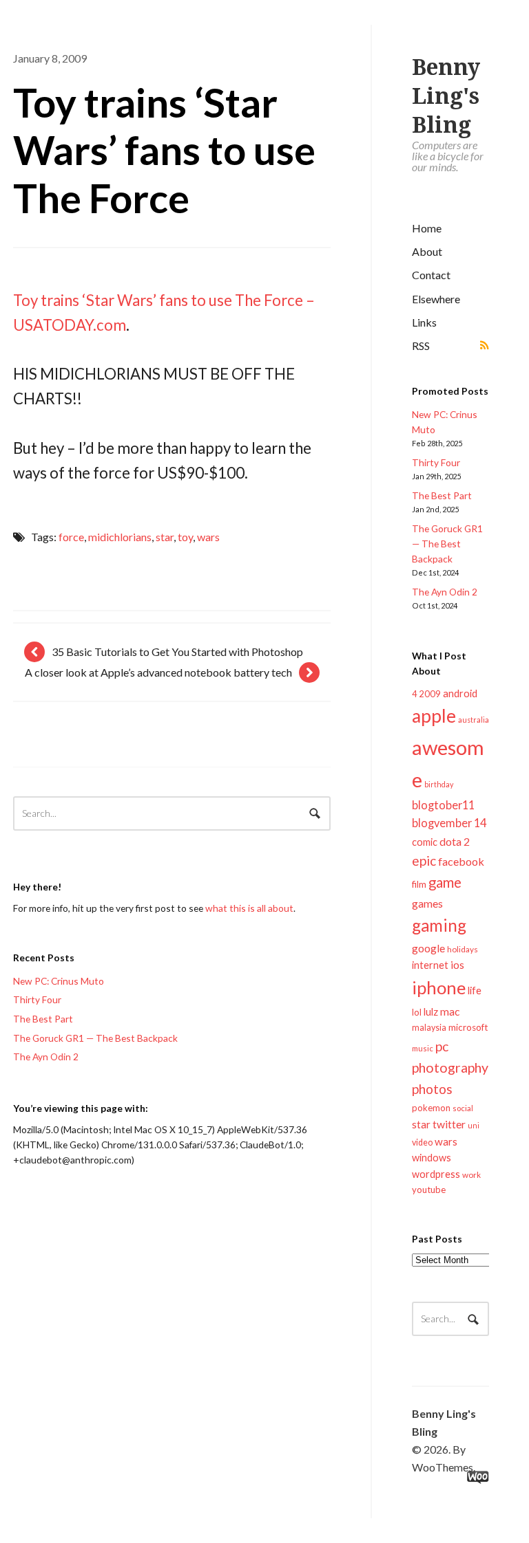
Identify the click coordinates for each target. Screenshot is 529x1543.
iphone (439, 987)
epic (424, 860)
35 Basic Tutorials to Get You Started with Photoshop (177, 651)
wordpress (436, 1174)
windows (431, 1157)
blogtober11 (443, 804)
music (422, 1048)
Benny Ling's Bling (446, 96)
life (474, 990)
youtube (429, 1189)
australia (473, 719)
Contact (431, 274)
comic (424, 842)
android (460, 693)
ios (457, 965)
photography (450, 1067)
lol (417, 1012)
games (427, 903)
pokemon (431, 1107)
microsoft (468, 1027)
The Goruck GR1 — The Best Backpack (447, 544)
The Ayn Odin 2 (444, 592)
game (444, 882)
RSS (421, 345)
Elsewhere (436, 298)
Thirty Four (436, 462)
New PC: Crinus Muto (58, 981)
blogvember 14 (449, 822)
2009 (430, 693)
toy (185, 536)
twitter (449, 1123)
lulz (431, 1011)
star (421, 1124)
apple (434, 716)
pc (441, 1046)
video (422, 1142)
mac (449, 1011)
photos (432, 1089)
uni (473, 1125)
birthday (438, 784)
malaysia (429, 1027)
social (463, 1108)
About (427, 251)
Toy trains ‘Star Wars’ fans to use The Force (164, 149)
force (71, 536)
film (419, 884)
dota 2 (454, 841)
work (471, 1175)
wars (446, 1141)
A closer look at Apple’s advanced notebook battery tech (158, 672)
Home (427, 227)
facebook (461, 861)
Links (424, 322)
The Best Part (442, 495)
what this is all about (249, 908)
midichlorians (120, 536)
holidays (462, 949)
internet (430, 965)
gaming (439, 925)
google (428, 947)
